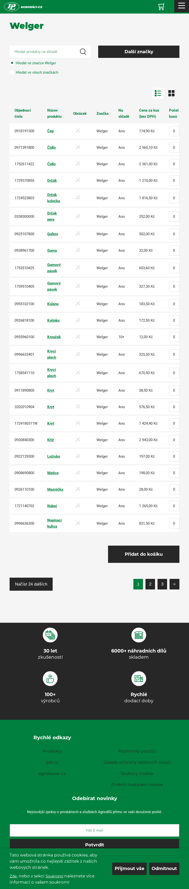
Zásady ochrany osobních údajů (137, 762)
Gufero (52, 234)
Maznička (55, 489)
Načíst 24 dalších (31, 584)
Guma (52, 250)
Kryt (50, 390)
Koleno (53, 304)
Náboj (52, 506)
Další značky (139, 51)
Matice (53, 473)
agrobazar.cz (52, 773)
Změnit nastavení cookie (137, 784)
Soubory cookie (137, 773)
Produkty (52, 751)
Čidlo (51, 147)
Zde (13, 876)
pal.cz (52, 762)
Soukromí (54, 876)
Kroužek (54, 337)
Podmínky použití (137, 751)
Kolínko (53, 320)
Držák (52, 180)
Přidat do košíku (144, 554)
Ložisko (53, 456)
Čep (50, 131)
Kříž (50, 440)
